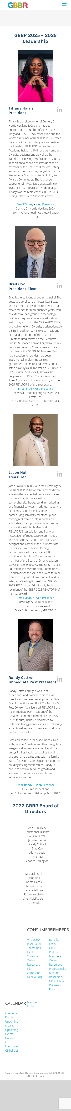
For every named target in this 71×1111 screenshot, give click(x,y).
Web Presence (45, 204)
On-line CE (11, 1038)
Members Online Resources (55, 960)
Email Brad (25, 389)
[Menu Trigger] (64, 5)
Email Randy (24, 785)
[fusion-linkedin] (59, 109)
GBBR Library (57, 981)
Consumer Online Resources (33, 960)
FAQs (52, 944)
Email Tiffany (25, 204)
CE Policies (11, 1050)
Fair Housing (34, 977)
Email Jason (24, 598)
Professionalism (58, 969)
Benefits (54, 940)
